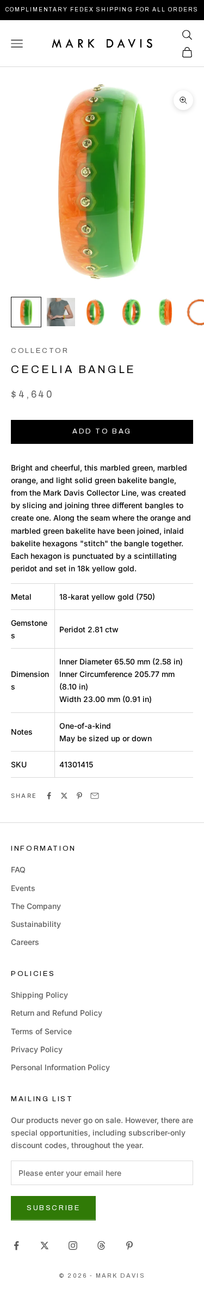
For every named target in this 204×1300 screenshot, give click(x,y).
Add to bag (102, 431)
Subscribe (53, 1208)
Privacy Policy (37, 1049)
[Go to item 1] (26, 312)
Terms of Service (41, 1031)
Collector (40, 350)
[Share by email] (94, 795)
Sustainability (36, 924)
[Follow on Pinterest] (129, 1245)
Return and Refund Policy (56, 1012)
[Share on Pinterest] (79, 795)
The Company (36, 906)
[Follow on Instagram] (72, 1245)
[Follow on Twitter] (44, 1245)
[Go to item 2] (61, 312)
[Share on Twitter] (64, 795)
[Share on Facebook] (49, 795)
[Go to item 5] (165, 312)
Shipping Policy (39, 994)
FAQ (18, 869)
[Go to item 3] (96, 312)
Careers (25, 942)
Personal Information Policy (60, 1067)
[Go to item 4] (130, 312)
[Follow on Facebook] (16, 1245)
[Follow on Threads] (101, 1245)
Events (23, 888)
